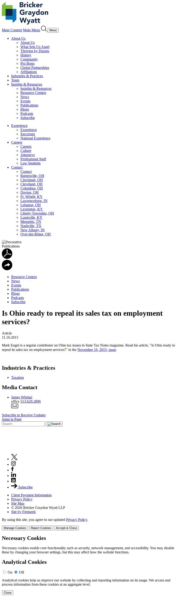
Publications (29, 105)
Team (15, 80)
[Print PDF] (7, 258)
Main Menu (31, 30)
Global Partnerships (34, 68)
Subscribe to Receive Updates (24, 415)
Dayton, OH (29, 192)
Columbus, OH (31, 188)
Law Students (30, 163)
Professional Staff (33, 159)
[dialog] (89, 524)
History (25, 55)
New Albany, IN (32, 230)
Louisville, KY (31, 217)
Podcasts (26, 114)
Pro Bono (27, 63)
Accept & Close (66, 528)
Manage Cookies (15, 528)
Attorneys (27, 155)
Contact (16, 167)
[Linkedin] (13, 476)
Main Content (12, 30)
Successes (27, 134)
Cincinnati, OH (31, 180)
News (24, 97)
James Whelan (21, 397)
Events (25, 101)
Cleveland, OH (31, 184)
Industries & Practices (27, 76)
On (10, 572)
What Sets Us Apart (34, 47)
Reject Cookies (41, 528)
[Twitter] (14, 459)
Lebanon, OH (30, 205)
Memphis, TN (30, 222)
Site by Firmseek (23, 512)
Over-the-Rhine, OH (35, 234)
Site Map (17, 503)
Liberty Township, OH (37, 213)
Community (29, 59)
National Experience (35, 138)
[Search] (44, 30)
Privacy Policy (21, 499)
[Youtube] (13, 481)
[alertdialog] (89, 565)
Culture (25, 151)
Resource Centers (33, 93)
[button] (7, 269)
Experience (19, 126)
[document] (89, 565)
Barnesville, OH (32, 176)
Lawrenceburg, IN (34, 201)
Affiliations (28, 72)
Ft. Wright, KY (31, 197)
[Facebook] (12, 470)
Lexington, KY (31, 209)
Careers (16, 142)
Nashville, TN (30, 226)
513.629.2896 (30, 401)
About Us (18, 38)
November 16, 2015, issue (96, 350)
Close (7, 592)
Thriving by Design (34, 51)
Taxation (17, 377)
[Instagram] (13, 464)
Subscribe (27, 118)
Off (21, 572)
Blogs (24, 109)
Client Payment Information (31, 495)
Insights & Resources (26, 84)
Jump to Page (12, 419)
